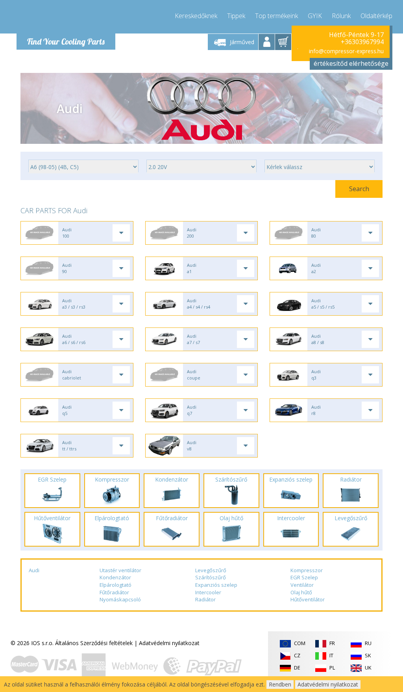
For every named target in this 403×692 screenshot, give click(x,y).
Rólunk (341, 16)
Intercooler (208, 592)
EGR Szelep (304, 577)
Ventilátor (302, 584)
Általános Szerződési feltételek (94, 643)
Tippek (236, 16)
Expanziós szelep (216, 584)
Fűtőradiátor (114, 592)
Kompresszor (306, 570)
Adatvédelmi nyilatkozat (169, 643)
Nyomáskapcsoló (120, 599)
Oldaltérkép (376, 16)
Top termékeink (276, 16)
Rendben (280, 684)
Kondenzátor (115, 577)
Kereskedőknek (196, 16)
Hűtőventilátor (307, 599)
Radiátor (205, 599)
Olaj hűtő (301, 592)
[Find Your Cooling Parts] (63, 18)
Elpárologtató (115, 584)
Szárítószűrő (210, 577)
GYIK (315, 16)
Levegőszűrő (210, 570)
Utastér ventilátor (120, 570)
